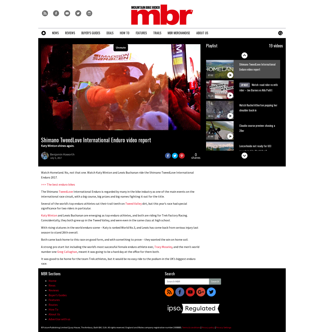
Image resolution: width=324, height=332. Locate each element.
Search (215, 281)
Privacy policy (208, 327)
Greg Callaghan (67, 252)
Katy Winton (49, 215)
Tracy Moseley (163, 247)
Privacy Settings (223, 327)
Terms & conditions (191, 327)
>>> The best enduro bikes (58, 184)
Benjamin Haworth (62, 154)
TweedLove (66, 191)
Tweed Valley (133, 203)
